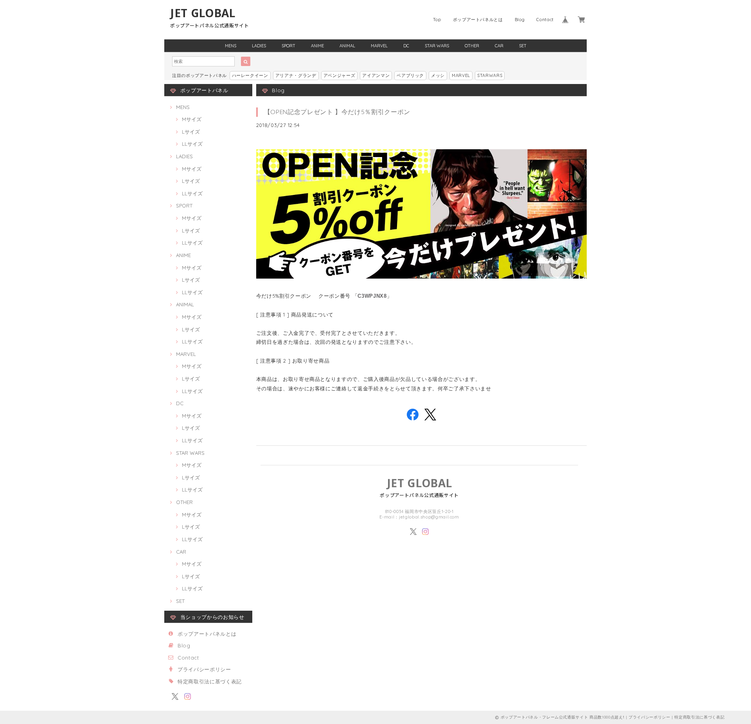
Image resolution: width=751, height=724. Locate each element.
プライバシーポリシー (204, 669)
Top (437, 19)
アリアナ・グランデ (295, 75)
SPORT (288, 45)
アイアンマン (376, 75)
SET (522, 45)
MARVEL (379, 45)
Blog (520, 19)
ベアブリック (410, 75)
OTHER (472, 45)
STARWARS (489, 75)
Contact (545, 19)
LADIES (259, 45)
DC (406, 45)
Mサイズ (191, 119)
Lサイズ (191, 132)
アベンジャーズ (339, 75)
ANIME (317, 45)
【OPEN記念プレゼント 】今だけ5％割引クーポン (337, 112)
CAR (499, 45)
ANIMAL (347, 45)
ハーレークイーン (250, 75)
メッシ (438, 75)
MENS (230, 45)
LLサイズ (192, 144)
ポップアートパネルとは (478, 19)
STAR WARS (437, 45)
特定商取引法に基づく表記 (210, 681)
